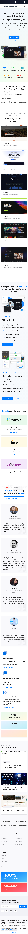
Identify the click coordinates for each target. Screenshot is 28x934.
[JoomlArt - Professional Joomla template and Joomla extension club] (7, 98)
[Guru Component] (14, 442)
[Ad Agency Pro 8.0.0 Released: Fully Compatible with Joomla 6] (14, 760)
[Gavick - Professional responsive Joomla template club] (21, 98)
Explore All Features (8, 344)
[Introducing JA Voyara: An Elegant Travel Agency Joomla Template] (14, 804)
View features (13, 432)
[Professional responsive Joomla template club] (3, 102)
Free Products (16, 40)
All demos (3, 847)
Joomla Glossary (18, 844)
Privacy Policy (12, 929)
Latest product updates (8, 707)
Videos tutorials (18, 841)
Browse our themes (13, 275)
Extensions (3, 844)
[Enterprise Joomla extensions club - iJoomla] (23, 102)
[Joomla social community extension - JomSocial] (14, 420)
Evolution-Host (14, 630)
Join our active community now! (13, 498)
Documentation (18, 838)
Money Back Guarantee (12, 877)
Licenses (3, 864)
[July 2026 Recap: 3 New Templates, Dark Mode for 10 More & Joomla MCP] (14, 782)
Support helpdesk (7, 667)
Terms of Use (4, 929)
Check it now (14, 37)
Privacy (2, 858)
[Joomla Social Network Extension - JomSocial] (12, 102)
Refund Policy (4, 861)
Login (24, 6)
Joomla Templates (5, 835)
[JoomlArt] (10, 6)
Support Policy (18, 847)
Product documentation (9, 687)
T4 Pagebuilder (4, 838)
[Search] (20, 6)
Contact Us (3, 866)
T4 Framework (4, 841)
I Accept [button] (14, 932)
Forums (16, 835)
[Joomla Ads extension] (14, 464)
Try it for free (18, 344)
